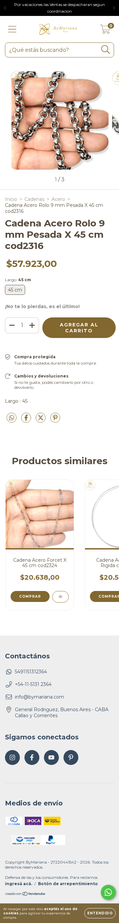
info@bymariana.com (39, 697)
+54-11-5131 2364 (33, 684)
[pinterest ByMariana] (70, 757)
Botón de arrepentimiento (68, 883)
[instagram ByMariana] (12, 757)
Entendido (100, 913)
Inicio (11, 199)
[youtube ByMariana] (51, 757)
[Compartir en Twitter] (41, 421)
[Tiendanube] (25, 894)
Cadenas (34, 199)
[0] (105, 31)
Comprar (30, 596)
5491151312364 (31, 672)
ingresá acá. (18, 883)
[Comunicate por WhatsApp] (108, 892)
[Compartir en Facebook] (26, 421)
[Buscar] (105, 49)
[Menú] (12, 29)
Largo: (18, 279)
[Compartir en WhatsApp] (12, 418)
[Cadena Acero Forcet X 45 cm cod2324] (60, 597)
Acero (58, 199)
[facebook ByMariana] (31, 757)
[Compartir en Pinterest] (55, 421)
